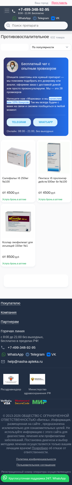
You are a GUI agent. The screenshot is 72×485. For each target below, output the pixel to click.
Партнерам (10, 322)
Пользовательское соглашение (36, 464)
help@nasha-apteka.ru (25, 362)
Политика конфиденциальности (36, 459)
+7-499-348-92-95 (33, 9)
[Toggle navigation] (7, 11)
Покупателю (10, 303)
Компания (9, 312)
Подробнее (40, 448)
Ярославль (59, 2)
